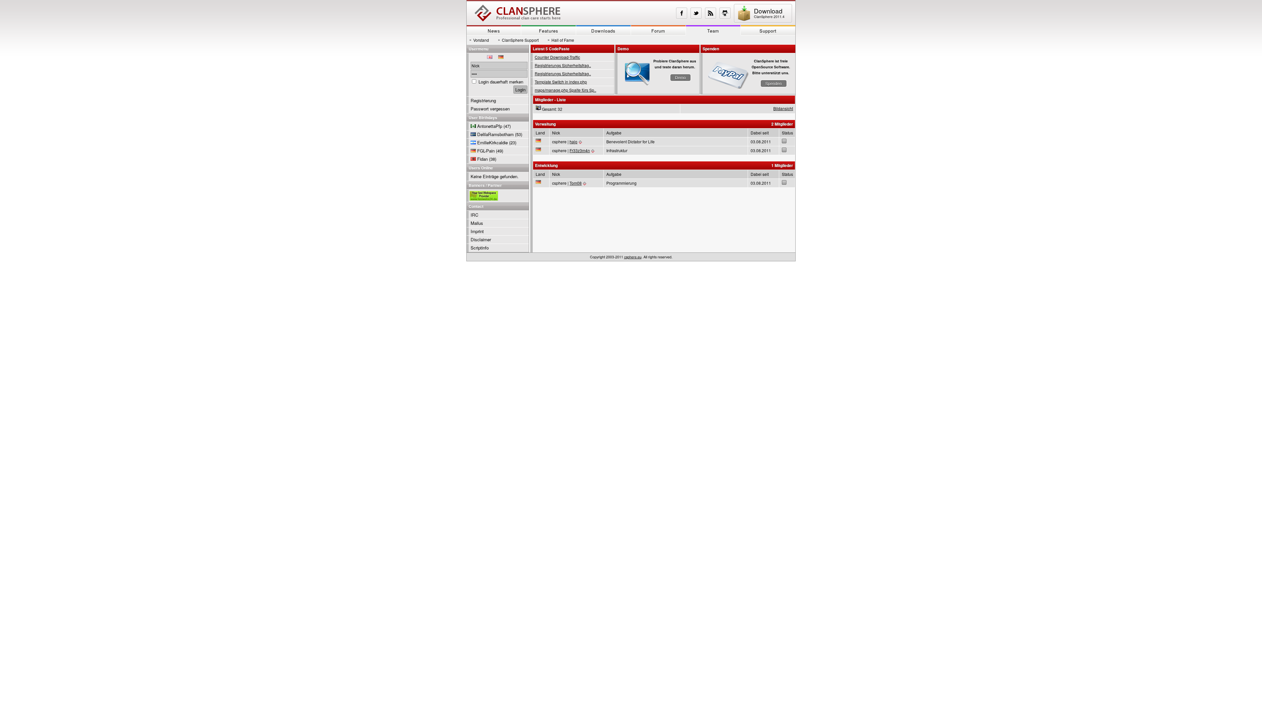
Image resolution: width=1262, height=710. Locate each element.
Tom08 (576, 183)
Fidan (482, 159)
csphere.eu (633, 256)
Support (768, 31)
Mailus (477, 223)
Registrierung (483, 100)
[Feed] (710, 13)
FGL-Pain (486, 151)
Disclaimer (481, 239)
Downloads (603, 31)
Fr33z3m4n (580, 150)
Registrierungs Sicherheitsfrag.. (563, 65)
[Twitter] (696, 13)
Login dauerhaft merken (501, 82)
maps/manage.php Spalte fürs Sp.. (565, 90)
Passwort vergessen (490, 109)
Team (713, 31)
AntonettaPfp (489, 126)
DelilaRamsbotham (495, 134)
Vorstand (479, 40)
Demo (680, 77)
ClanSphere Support (518, 40)
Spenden (773, 83)
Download (769, 12)
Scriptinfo (480, 248)
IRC (475, 215)
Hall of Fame (561, 40)
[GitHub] (725, 13)
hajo (573, 141)
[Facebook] (681, 13)
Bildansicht (783, 108)
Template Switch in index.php (561, 81)
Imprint (477, 231)
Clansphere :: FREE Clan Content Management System (518, 13)
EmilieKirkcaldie (492, 142)
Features (548, 31)
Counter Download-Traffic (557, 57)
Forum (658, 31)
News (494, 31)
